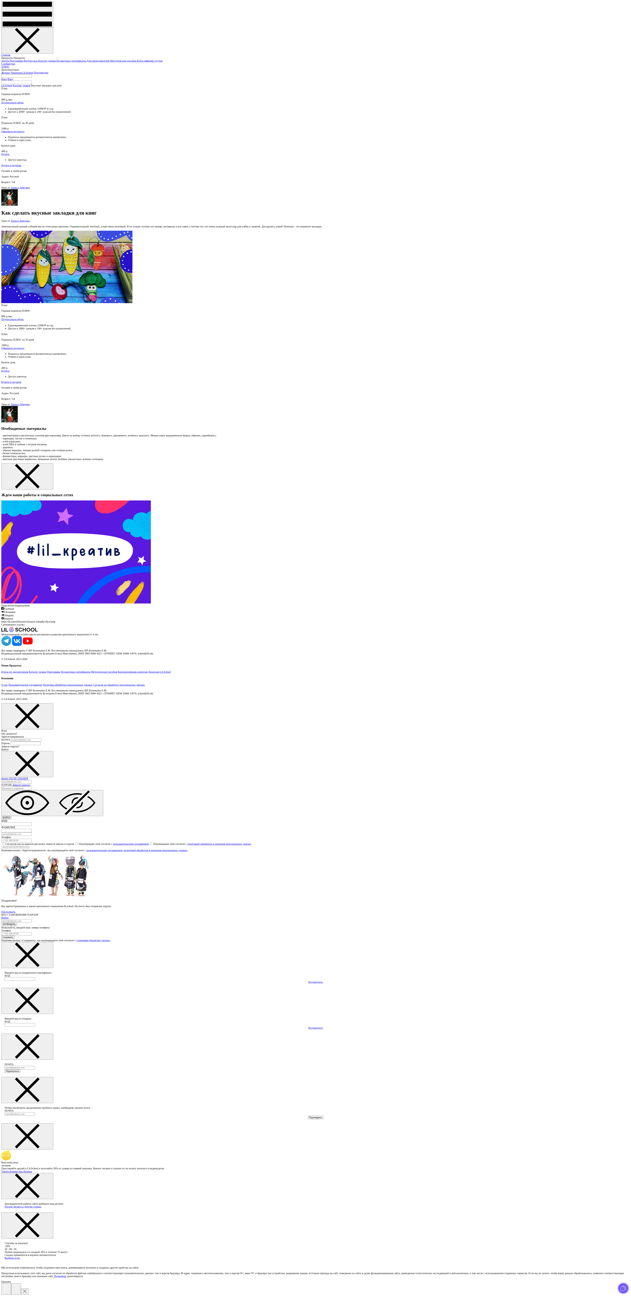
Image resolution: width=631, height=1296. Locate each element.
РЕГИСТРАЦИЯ (18, 778)
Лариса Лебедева (20, 187)
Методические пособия (123, 60)
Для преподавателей (98, 60)
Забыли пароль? (21, 785)
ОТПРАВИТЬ (9, 924)
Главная (5, 55)
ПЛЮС (5, 66)
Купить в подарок (11, 165)
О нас (4, 684)
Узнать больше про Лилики (16, 1171)
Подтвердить (315, 982)
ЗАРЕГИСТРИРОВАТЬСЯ (15, 847)
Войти (5, 778)
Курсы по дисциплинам (14, 672)
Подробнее (60, 1276)
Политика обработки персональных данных (67, 684)
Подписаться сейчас (12, 102)
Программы (17, 60)
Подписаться (12, 1071)
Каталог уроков (47, 60)
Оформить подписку (12, 131)
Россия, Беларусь (14, 1206)
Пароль (5, 743)
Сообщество (8, 63)
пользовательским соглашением (131, 844)
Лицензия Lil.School (22, 72)
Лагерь (5, 60)
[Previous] (6, 1289)
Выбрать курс (12, 1258)
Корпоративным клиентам (133, 672)
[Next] (16, 1289)
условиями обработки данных (93, 940)
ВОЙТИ (6, 818)
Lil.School (6, 85)
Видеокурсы (31, 60)
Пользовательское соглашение (25, 684)
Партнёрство (41, 72)
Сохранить (8, 937)
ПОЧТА (5, 739)
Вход (4, 79)
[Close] (25, 1291)
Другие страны (32, 1206)
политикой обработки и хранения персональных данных (219, 844)
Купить (5, 154)
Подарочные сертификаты (71, 60)
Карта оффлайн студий (150, 60)
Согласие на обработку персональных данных (119, 684)
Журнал (5, 72)
